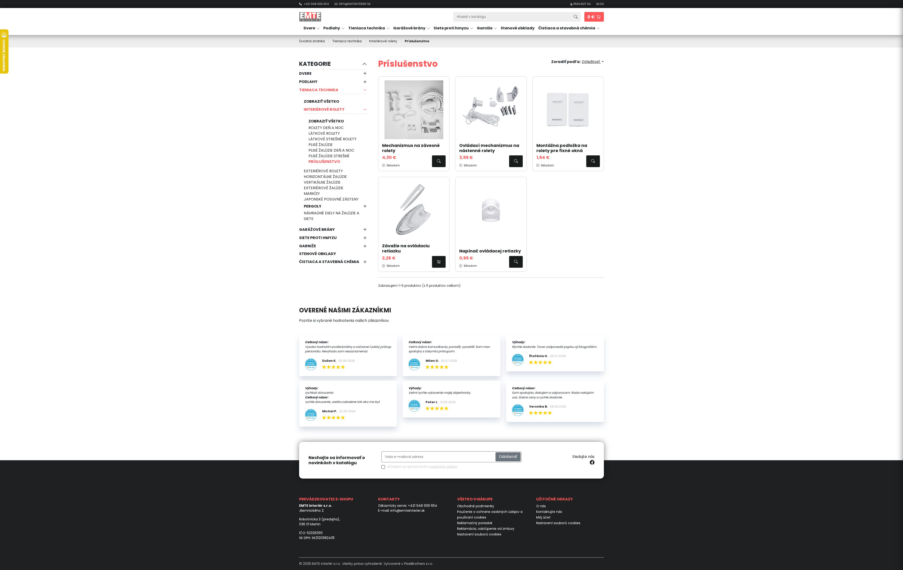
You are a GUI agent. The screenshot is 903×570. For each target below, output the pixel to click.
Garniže (307, 246)
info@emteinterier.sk (407, 510)
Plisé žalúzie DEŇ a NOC (331, 150)
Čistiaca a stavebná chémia (329, 261)
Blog (600, 4)
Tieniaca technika (318, 90)
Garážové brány (317, 229)
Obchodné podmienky (475, 506)
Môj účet (543, 517)
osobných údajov (443, 466)
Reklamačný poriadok (474, 523)
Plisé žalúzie (321, 144)
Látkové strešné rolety (332, 139)
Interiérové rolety (324, 109)
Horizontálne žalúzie (325, 176)
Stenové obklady (518, 28)
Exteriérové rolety (323, 171)
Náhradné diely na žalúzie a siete (331, 215)
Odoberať (508, 456)
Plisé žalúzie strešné (329, 156)
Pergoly (312, 206)
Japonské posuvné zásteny (331, 199)
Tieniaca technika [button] (367, 28)
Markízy (312, 193)
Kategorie (315, 64)
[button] (594, 17)
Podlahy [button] (332, 28)
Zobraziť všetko (321, 101)
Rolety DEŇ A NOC (326, 127)
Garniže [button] (485, 28)
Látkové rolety (324, 133)
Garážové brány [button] (409, 28)
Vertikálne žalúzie (322, 182)
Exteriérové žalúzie (323, 188)
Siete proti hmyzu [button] (451, 28)
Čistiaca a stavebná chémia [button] (567, 28)
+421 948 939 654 (422, 505)
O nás (541, 506)
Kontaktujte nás (549, 511)
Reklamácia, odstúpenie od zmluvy (485, 528)
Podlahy (308, 81)
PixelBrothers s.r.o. (418, 563)
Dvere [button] (310, 28)
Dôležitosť (591, 61)
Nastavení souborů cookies (479, 534)
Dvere (305, 73)
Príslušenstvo (324, 161)
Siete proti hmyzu (318, 237)
